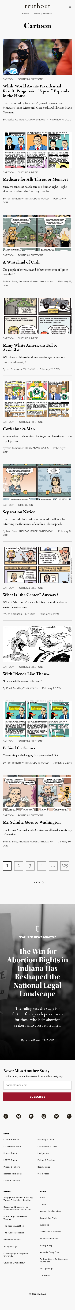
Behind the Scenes (19, 748)
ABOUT (25, 13)
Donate (43, 1204)
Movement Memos (12, 1239)
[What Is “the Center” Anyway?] (37, 565)
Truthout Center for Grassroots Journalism (54, 1260)
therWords (30, 688)
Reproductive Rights (12, 1173)
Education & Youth (12, 1146)
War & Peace (43, 1173)
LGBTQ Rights (10, 1160)
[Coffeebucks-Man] (37, 399)
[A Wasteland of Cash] (37, 233)
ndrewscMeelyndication (36, 281)
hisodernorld (37, 198)
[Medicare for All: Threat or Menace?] (37, 150)
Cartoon (8, 79)
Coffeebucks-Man (19, 429)
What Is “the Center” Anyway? (30, 595)
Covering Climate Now (14, 1262)
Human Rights (10, 1153)
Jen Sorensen (14, 369)
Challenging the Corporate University (15, 1255)
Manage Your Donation (50, 1211)
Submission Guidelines (50, 1231)
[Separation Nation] (37, 482)
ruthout (29, 369)
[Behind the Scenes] (37, 719)
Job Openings (46, 1268)
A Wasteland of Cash (21, 262)
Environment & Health (48, 1146)
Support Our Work (48, 1218)
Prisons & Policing (11, 1166)
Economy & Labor (46, 1139)
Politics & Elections (30, 79)
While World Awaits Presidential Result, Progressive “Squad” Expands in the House (36, 91)
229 (65, 866)
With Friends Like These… (27, 674)
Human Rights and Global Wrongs (15, 1218)
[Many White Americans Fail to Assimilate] (37, 316)
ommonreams (35, 119)
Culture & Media (28, 172)
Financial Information (49, 1238)
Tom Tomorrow (15, 199)
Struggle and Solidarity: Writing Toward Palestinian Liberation (18, 1199)
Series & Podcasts (11, 1180)
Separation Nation (19, 512)
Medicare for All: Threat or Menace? (35, 179)
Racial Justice (44, 1166)
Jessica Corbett (15, 120)
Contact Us (45, 1275)
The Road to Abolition (13, 1225)
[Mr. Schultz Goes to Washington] (37, 793)
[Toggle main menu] (71, 7)
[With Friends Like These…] (37, 644)
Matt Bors (11, 281)
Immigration (25, 505)
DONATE (47, 13)
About (42, 1197)
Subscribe (44, 1224)
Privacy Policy (46, 1245)
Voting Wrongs (10, 1246)
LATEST (36, 13)
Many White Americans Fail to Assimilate (30, 347)
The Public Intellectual (13, 1232)
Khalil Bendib (13, 688)
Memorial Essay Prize (49, 1252)
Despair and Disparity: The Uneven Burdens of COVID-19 (17, 1208)
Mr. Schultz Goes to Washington (32, 822)
